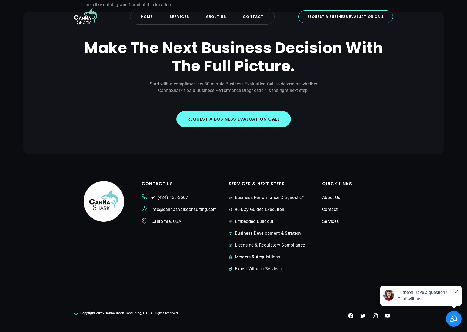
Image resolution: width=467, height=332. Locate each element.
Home (147, 16)
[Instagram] (375, 315)
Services (179, 16)
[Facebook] (350, 315)
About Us (216, 16)
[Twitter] (363, 315)
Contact (253, 16)
